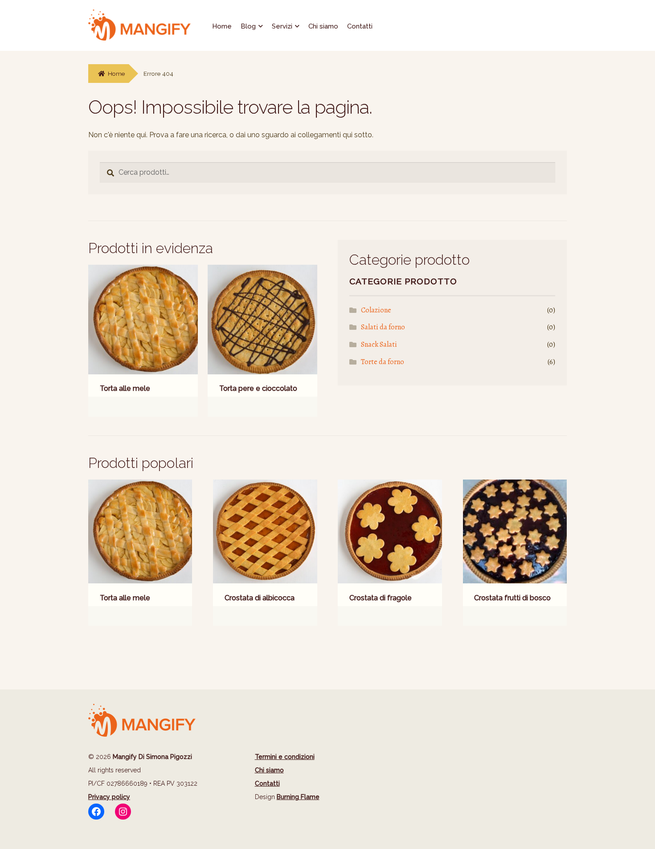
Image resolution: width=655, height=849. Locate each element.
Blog (248, 26)
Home (222, 26)
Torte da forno (382, 362)
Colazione (376, 310)
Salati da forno (383, 327)
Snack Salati (379, 344)
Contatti (360, 26)
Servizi (282, 26)
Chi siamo (323, 26)
